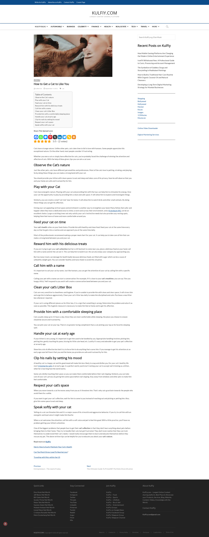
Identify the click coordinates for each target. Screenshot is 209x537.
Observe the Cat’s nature (44, 97)
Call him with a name (43, 108)
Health (107, 26)
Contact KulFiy (69, 2)
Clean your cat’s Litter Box (45, 111)
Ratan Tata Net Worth (42, 502)
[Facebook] (36, 136)
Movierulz (142, 118)
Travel (144, 26)
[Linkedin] (60, 136)
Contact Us (112, 532)
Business (71, 26)
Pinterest (73, 507)
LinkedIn (73, 505)
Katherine (38, 88)
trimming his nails (45, 366)
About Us (101, 532)
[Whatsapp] (41, 136)
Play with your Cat (42, 100)
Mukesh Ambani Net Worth (44, 507)
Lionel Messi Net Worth (43, 510)
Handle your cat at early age (45, 117)
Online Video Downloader (148, 128)
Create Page (80, 2)
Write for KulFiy (40, 2)
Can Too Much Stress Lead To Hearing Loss (50, 452)
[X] (55, 136)
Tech (133, 26)
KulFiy (48, 442)
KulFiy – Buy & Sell (113, 502)
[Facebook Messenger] (45, 136)
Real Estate (121, 26)
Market (141, 107)
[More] (74, 136)
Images (140, 112)
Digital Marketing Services (148, 135)
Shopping (141, 98)
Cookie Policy (157, 532)
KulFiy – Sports (112, 497)
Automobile (56, 26)
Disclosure (146, 532)
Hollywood (142, 104)
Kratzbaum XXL (115, 211)
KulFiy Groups (111, 507)
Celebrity (82, 26)
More (154, 26)
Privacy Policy (124, 532)
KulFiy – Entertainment (115, 505)
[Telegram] (64, 136)
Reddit (72, 513)
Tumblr (72, 510)
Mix (71, 520)
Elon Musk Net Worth (42, 492)
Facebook (73, 492)
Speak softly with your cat (44, 125)
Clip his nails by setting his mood (47, 119)
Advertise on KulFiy (55, 2)
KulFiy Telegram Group (115, 515)
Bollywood (142, 101)
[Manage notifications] (5, 524)
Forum (140, 110)
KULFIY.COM (104, 13)
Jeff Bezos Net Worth (42, 495)
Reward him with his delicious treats (48, 106)
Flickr (72, 518)
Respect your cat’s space (44, 122)
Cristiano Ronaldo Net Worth (45, 513)
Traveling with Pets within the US (47, 457)
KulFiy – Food (111, 495)
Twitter (72, 497)
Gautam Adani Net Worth (43, 505)
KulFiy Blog (40, 26)
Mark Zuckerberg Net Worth (44, 515)
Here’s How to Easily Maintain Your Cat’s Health (53, 447)
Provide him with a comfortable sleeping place (52, 114)
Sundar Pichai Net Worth (43, 500)
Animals (37, 80)
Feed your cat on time (43, 103)
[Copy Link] (69, 136)
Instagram (74, 495)
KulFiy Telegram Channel (115, 518)
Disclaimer (135, 532)
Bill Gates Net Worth (41, 497)
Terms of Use (169, 532)
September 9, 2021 (51, 88)
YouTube (73, 502)
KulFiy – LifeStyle (112, 500)
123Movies (142, 115)
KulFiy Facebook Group (115, 513)
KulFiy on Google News (115, 510)
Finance (95, 26)
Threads (73, 500)
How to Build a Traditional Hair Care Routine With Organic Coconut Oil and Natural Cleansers (155, 77)
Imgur (72, 515)
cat (63, 88)
